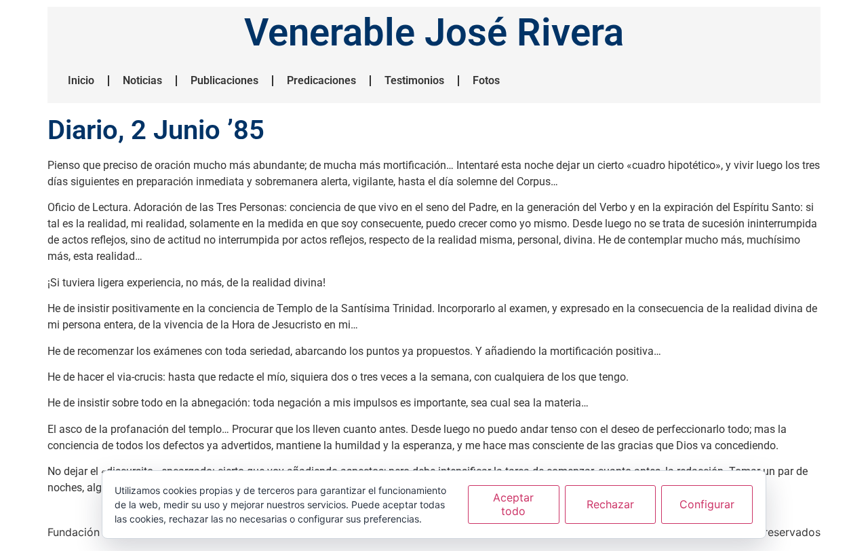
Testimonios (414, 80)
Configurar (706, 504)
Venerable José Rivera (434, 32)
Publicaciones (224, 80)
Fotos (486, 80)
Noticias (142, 80)
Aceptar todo (513, 504)
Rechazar (610, 504)
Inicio (81, 80)
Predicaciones (321, 80)
